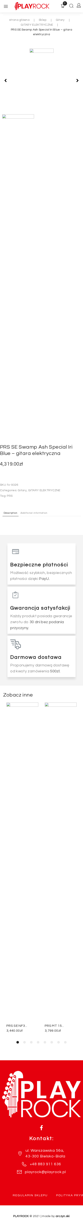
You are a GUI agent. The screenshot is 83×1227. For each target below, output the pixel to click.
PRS (10, 495)
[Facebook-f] (41, 1127)
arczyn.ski (63, 1216)
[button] (5, 80)
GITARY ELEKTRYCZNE (37, 24)
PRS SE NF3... (16, 1025)
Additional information (33, 513)
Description (10, 513)
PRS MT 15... (54, 1025)
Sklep (42, 19)
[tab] (10, 512)
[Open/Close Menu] (6, 6)
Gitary (60, 19)
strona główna (19, 19)
